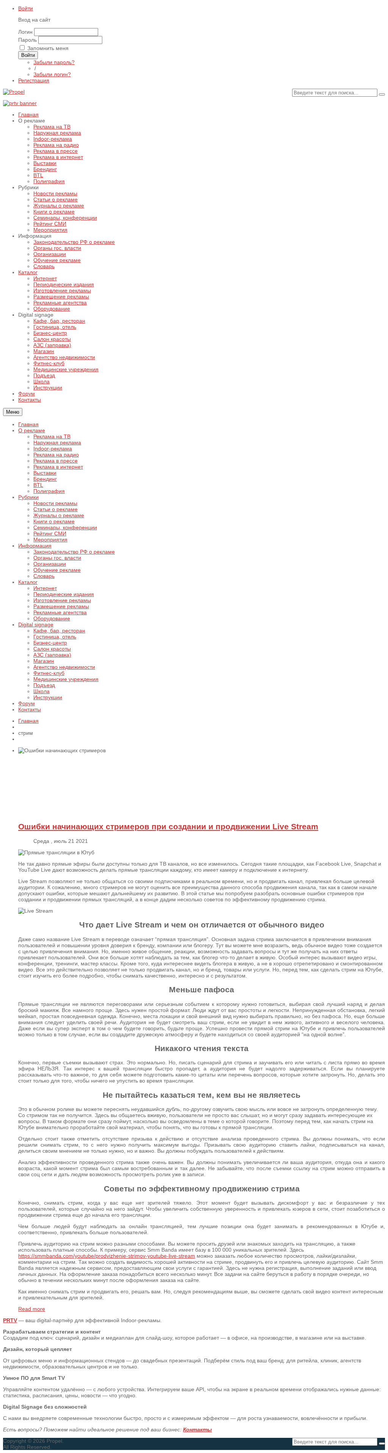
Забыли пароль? (54, 62)
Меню (12, 412)
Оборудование (51, 618)
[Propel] (14, 92)
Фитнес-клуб (48, 673)
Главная (28, 424)
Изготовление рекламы (62, 600)
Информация (35, 546)
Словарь (44, 576)
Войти (25, 8)
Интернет (45, 588)
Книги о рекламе (54, 521)
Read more (31, 1309)
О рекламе (31, 430)
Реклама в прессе (55, 461)
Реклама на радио (56, 455)
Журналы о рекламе (58, 515)
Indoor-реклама (52, 449)
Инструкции (47, 697)
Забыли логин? (52, 74)
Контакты (29, 709)
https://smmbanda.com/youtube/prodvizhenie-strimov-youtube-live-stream (106, 1256)
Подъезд (44, 685)
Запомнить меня (48, 48)
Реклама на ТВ (51, 436)
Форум (26, 703)
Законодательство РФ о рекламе (74, 552)
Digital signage (35, 624)
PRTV (10, 1320)
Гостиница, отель (54, 637)
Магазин (43, 661)
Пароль (27, 40)
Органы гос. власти (57, 558)
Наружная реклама (57, 442)
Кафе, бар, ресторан (59, 631)
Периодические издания (63, 594)
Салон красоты (52, 649)
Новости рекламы (55, 503)
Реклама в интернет (58, 467)
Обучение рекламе (57, 570)
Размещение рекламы (61, 606)
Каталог (28, 582)
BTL (38, 485)
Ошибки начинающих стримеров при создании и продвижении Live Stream (168, 826)
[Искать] (382, 94)
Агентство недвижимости (64, 667)
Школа (41, 691)
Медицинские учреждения (66, 679)
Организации (49, 564)
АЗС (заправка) (52, 655)
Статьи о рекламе (55, 509)
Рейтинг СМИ (49, 533)
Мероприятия (50, 540)
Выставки (44, 473)
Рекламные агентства (60, 612)
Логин (25, 32)
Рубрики (28, 497)
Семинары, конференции (65, 527)
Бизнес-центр (50, 643)
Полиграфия (49, 491)
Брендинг (45, 479)
